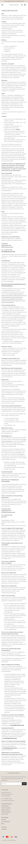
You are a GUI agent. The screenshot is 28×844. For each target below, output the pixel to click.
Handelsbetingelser (6, 803)
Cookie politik (5, 806)
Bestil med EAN (5, 810)
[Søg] (21, 5)
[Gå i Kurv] (25, 5)
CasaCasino (13, 840)
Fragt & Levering (5, 808)
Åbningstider (4, 817)
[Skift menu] (2, 4)
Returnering (4, 814)
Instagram (4, 829)
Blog (2, 823)
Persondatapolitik (6, 812)
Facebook (4, 827)
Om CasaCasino (5, 821)
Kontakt (3, 819)
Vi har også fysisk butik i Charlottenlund (14, 1)
